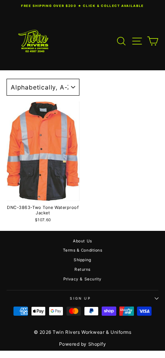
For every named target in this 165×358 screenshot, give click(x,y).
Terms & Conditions (82, 250)
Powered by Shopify (82, 344)
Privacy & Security (82, 279)
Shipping (82, 259)
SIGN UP (80, 298)
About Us (82, 241)
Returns (82, 269)
